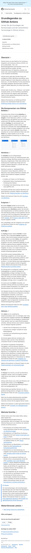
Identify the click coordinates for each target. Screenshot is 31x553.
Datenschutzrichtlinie (5, 525)
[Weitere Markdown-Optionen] (16, 36)
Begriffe (21, 544)
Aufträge (4, 231)
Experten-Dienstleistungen (7, 547)
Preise (13, 546)
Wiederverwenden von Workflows (19, 193)
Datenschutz (4, 546)
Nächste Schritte (8, 412)
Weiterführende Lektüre (11, 506)
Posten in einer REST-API (20, 218)
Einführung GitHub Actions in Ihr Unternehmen (13, 103)
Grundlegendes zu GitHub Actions (22, 13)
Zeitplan (7, 218)
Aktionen (4, 311)
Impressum (14, 544)
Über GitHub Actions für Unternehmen (13, 509)
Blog (16, 547)
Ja (4, 522)
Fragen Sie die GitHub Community (11, 531)
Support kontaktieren (8, 533)
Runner (3, 370)
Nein (10, 522)
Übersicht (5, 57)
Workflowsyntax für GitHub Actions (11, 266)
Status (9, 546)
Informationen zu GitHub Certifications (14, 482)
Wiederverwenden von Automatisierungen (12, 365)
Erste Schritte (9, 13)
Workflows (5, 153)
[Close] (27, 2)
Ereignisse (4, 202)
